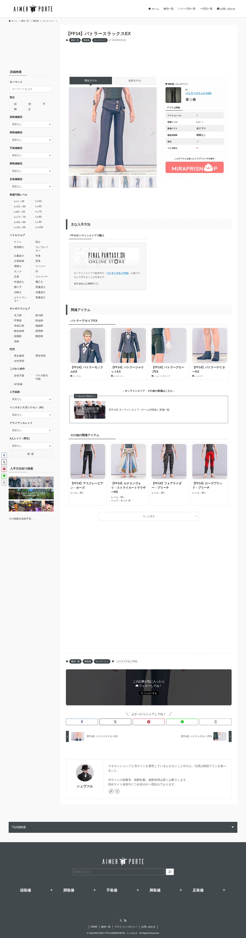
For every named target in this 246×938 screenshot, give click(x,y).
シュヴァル (85, 786)
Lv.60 (38, 206)
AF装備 (18, 384)
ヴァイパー (41, 276)
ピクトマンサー (20, 299)
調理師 (39, 330)
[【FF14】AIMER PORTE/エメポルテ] (33, 8)
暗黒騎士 (19, 247)
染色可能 (19, 375)
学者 (38, 255)
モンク (18, 271)
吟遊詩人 (19, 281)
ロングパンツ (100, 40)
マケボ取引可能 (41, 377)
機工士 (39, 281)
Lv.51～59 (20, 206)
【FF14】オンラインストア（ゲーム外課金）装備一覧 (138, 409)
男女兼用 (19, 355)
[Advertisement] (152, 56)
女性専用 (19, 360)
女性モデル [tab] (134, 80)
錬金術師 (19, 330)
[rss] (125, 920)
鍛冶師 (39, 315)
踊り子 (18, 287)
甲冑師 (18, 320)
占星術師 (19, 260)
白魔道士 (19, 255)
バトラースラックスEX (198, 93)
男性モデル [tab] (90, 80)
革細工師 (19, 325)
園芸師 (39, 336)
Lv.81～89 (20, 222)
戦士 (38, 241)
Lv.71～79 (20, 216)
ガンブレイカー (41, 249)
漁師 (16, 341)
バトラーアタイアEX (118, 273)
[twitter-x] (117, 791)
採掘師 (18, 336)
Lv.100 (39, 227)
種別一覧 (75, 40)
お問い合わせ (148, 926)
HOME (94, 926)
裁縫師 (39, 325)
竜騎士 (18, 266)
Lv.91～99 (20, 227)
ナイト (18, 241)
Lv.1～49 (19, 201)
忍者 (16, 276)
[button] (152, 131)
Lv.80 (38, 216)
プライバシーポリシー (126, 926)
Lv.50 (38, 201)
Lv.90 (38, 221)
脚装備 (86, 40)
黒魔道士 (40, 287)
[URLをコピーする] (216, 722)
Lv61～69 (19, 211)
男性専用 (40, 355)
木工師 (18, 315)
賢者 (38, 260)
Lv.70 (38, 211)
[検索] (170, 872)
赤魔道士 (40, 292)
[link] (111, 791)
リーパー (40, 266)
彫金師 (39, 320)
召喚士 (18, 292)
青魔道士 (40, 297)
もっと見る (149, 516)
